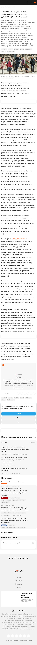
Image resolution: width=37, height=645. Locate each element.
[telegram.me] (24, 635)
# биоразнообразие (14, 498)
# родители (28, 49)
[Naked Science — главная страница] (9, 2)
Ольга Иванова (16, 473)
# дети (22, 49)
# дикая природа (6, 500)
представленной (19, 239)
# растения (15, 500)
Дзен (18, 418)
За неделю (13, 482)
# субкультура (10, 51)
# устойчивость (21, 527)
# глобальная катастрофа (8, 527)
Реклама (18, 587)
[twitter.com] (8, 635)
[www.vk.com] (12, 635)
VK (18, 422)
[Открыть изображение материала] (18, 64)
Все (34, 437)
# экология (23, 500)
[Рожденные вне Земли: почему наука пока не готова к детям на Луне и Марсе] (33, 510)
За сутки (4, 482)
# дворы (16, 49)
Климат (4, 525)
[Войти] (35, 2)
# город (10, 49)
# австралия (11, 525)
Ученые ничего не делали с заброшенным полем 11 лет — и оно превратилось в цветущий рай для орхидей (14, 492)
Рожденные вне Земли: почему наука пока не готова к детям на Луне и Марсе (15, 509)
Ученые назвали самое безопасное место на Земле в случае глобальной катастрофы (14, 520)
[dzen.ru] (20, 635)
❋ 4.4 (25, 16)
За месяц (21, 482)
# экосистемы (5, 502)
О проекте (18, 584)
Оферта (18, 577)
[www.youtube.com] (16, 635)
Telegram (18, 413)
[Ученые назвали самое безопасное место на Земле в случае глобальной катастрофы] (33, 520)
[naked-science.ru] (28, 635)
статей (18, 374)
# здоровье (16, 512)
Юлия (13, 465)
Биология (4, 498)
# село (3, 51)
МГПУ (13, 7)
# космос (23, 512)
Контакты (18, 580)
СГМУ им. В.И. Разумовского (20, 454)
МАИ (5, 512)
